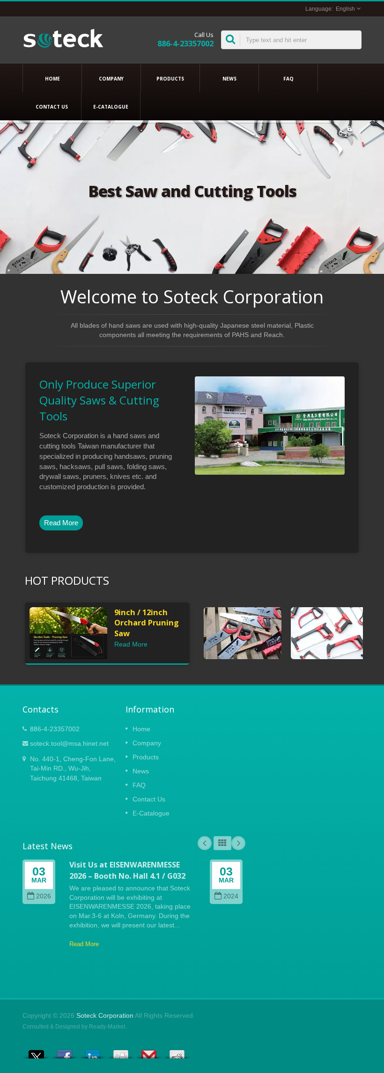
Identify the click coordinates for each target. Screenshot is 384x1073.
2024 (230, 896)
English (345, 9)
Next (238, 843)
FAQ (288, 78)
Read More (61, 523)
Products (170, 78)
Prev (205, 843)
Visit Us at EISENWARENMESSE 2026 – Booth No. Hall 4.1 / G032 (127, 870)
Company (111, 78)
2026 (43, 896)
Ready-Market (107, 1026)
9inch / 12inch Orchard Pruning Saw (146, 623)
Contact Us (52, 106)
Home (52, 78)
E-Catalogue (110, 106)
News (229, 78)
